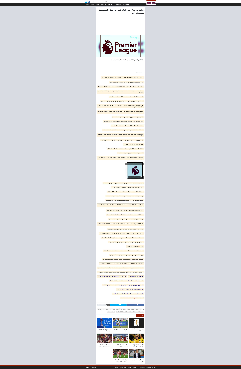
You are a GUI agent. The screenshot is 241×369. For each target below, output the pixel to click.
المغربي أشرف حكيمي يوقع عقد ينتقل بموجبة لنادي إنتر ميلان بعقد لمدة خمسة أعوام (128, 293)
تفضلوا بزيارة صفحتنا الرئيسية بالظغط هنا (135, 298)
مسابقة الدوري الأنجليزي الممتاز (121, 311)
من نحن (129, 367)
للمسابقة (134, 311)
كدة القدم (99, 309)
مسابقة (130, 311)
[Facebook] (89, 2)
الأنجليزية (132, 309)
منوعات (92, 4)
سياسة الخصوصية (123, 367)
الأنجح (137, 309)
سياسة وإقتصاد (126, 4)
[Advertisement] (120, 25)
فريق (103, 309)
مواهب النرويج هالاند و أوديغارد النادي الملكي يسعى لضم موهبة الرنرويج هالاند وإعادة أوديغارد (126, 281)
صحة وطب (110, 4)
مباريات (139, 246)
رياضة (97, 4)
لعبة (142, 311)
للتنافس (139, 311)
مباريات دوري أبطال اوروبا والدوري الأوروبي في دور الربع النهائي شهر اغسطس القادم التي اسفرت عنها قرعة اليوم (123, 285)
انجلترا (117, 309)
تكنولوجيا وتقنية (118, 4)
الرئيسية (134, 367)
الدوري (128, 309)
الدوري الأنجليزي (123, 309)
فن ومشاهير (103, 4)
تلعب (114, 309)
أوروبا (107, 157)
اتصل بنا (116, 367)
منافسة (109, 311)
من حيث (113, 311)
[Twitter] (86, 2)
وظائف (87, 4)
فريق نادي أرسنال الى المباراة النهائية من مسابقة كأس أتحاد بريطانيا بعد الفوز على (112, 276)
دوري (110, 309)
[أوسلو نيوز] (151, 2)
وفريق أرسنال (122, 268)
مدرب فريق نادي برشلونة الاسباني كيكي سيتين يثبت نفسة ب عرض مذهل (130, 289)
